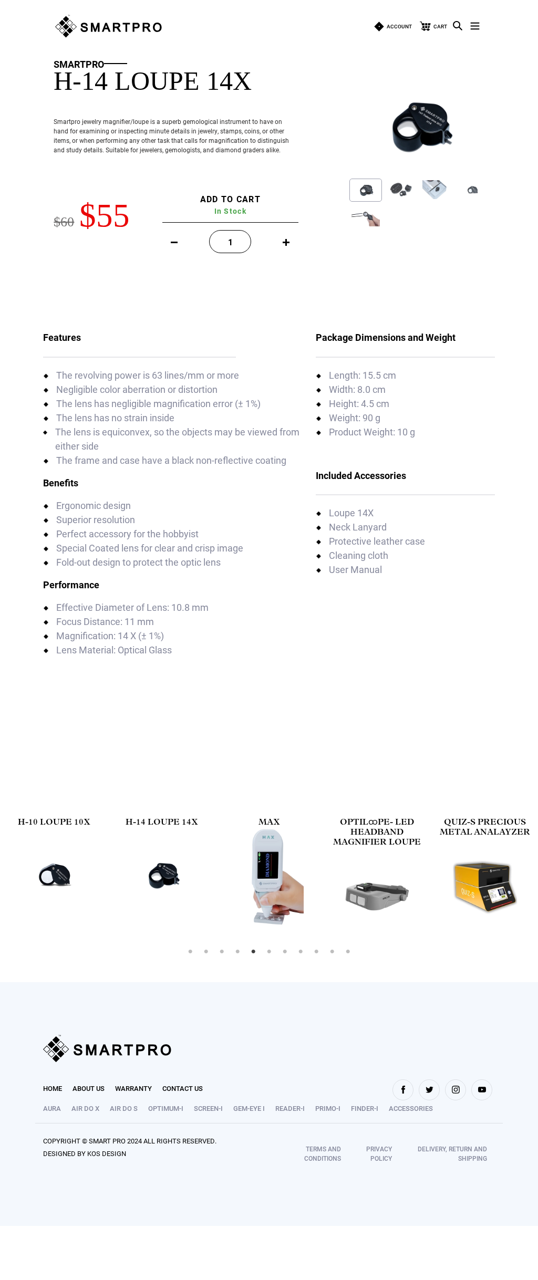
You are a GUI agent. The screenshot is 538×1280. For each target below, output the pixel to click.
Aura (52, 1108)
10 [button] (332, 951)
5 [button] (253, 951)
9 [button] (316, 951)
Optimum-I (165, 1108)
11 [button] (348, 951)
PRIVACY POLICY (379, 1153)
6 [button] (269, 951)
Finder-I (364, 1108)
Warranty (133, 1088)
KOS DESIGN (106, 1153)
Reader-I (290, 1108)
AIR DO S (124, 1108)
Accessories (411, 1108)
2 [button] (206, 951)
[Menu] (475, 24)
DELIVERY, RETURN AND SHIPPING (452, 1153)
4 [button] (237, 951)
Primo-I (327, 1108)
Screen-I (208, 1108)
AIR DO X (85, 1108)
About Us (89, 1088)
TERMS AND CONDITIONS (322, 1153)
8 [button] (300, 951)
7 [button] (285, 951)
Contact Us (182, 1088)
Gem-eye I (249, 1108)
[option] (54, 874)
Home (52, 1088)
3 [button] (221, 951)
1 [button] (190, 951)
